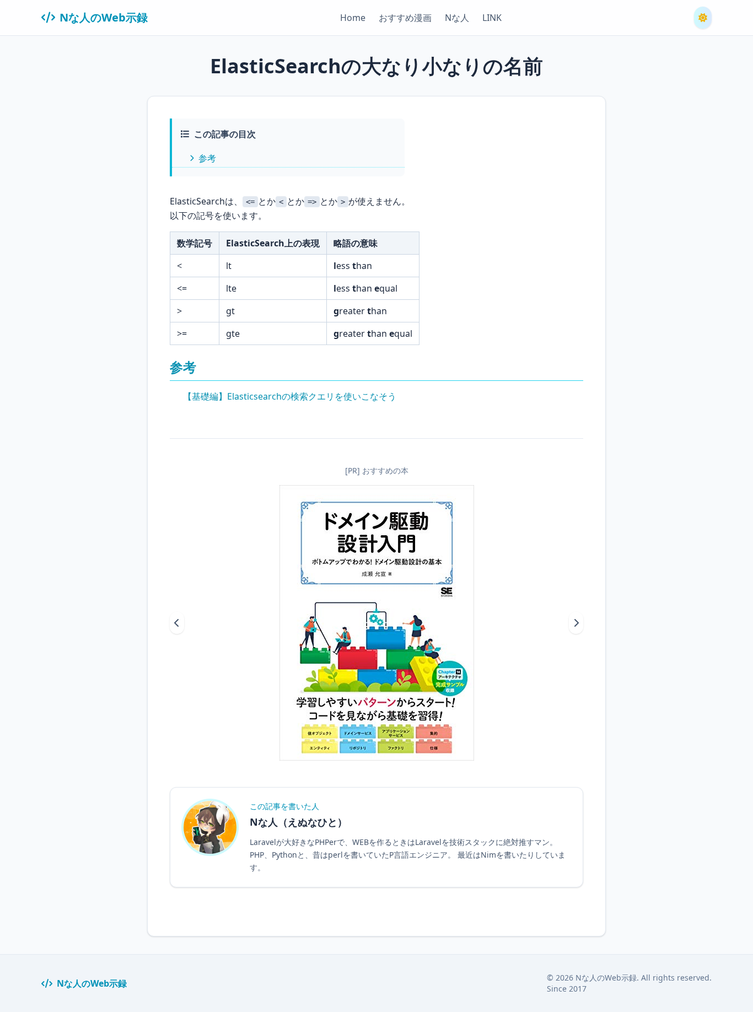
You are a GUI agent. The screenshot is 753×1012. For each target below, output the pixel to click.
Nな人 (457, 18)
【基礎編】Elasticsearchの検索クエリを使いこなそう (289, 396)
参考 (207, 158)
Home (352, 18)
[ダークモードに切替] (703, 18)
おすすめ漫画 (405, 18)
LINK (492, 18)
